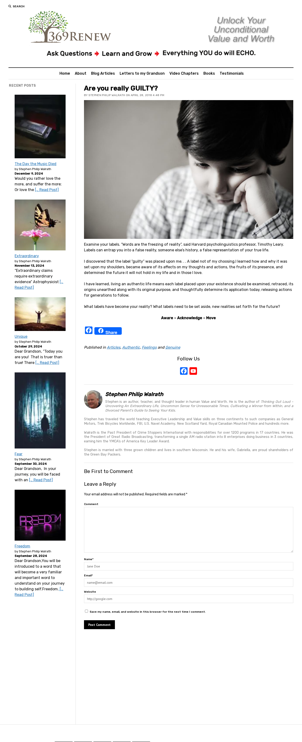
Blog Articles (103, 73)
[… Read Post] (47, 190)
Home (64, 73)
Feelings (149, 347)
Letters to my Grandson (142, 73)
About (80, 73)
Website (90, 591)
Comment (91, 504)
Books (209, 73)
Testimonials (232, 73)
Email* (88, 575)
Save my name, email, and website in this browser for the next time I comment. (148, 611)
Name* (88, 559)
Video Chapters (184, 73)
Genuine (172, 347)
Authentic (131, 347)
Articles (113, 347)
